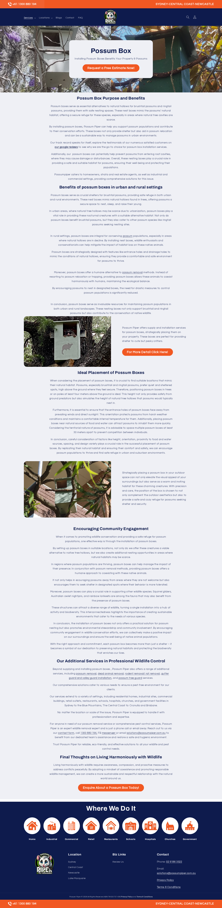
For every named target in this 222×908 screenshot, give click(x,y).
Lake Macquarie (77, 878)
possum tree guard (130, 678)
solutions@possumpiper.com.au (146, 733)
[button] (29, 18)
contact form (66, 733)
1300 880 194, (88, 733)
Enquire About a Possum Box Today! (111, 787)
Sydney (72, 862)
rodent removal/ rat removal (142, 673)
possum (128, 236)
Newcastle (74, 873)
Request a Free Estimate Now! (111, 68)
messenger (109, 733)
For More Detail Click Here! (147, 352)
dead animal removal (111, 673)
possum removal (132, 272)
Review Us (118, 862)
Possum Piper (75, 897)
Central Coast (75, 867)
